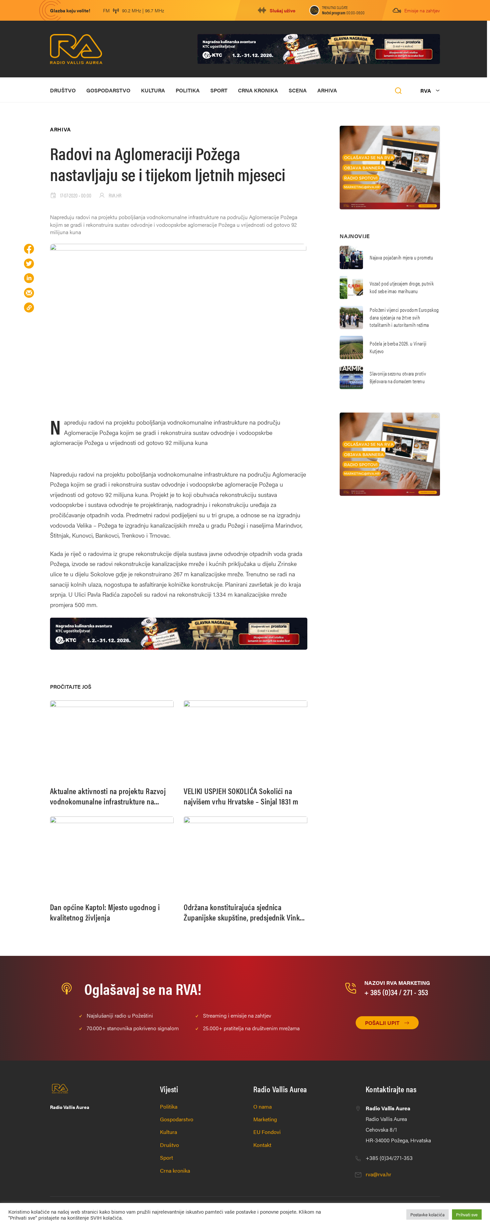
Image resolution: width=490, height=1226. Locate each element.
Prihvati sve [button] (467, 1214)
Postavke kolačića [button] (427, 1214)
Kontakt (262, 1145)
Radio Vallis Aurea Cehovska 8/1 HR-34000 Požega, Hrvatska (398, 1124)
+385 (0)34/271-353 (389, 1158)
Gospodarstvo (108, 90)
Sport (218, 90)
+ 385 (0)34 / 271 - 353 (396, 992)
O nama (262, 1106)
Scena (298, 90)
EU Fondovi (267, 1132)
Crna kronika (258, 90)
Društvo (63, 90)
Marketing (265, 1119)
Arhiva (327, 90)
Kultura (153, 90)
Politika (188, 90)
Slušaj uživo (282, 10)
